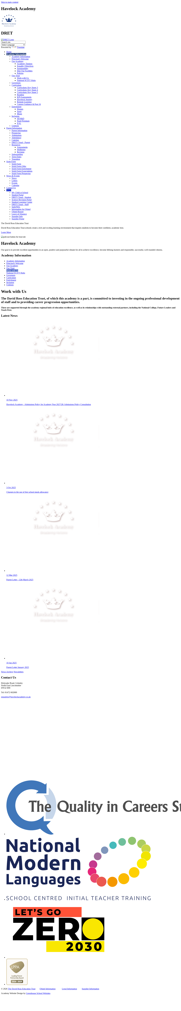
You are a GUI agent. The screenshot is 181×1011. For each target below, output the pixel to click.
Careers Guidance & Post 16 (29, 104)
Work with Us (23, 78)
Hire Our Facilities (24, 71)
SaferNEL (16, 207)
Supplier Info (17, 216)
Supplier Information (90, 989)
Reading (20, 95)
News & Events (13, 176)
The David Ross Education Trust (21, 989)
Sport (19, 111)
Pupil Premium (23, 121)
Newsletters (18, 672)
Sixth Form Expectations (22, 171)
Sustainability (22, 68)
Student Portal (17, 195)
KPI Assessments (24, 97)
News (14, 178)
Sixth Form (11, 161)
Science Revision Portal (22, 200)
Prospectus (16, 133)
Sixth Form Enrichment (21, 169)
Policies (20, 73)
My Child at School (20, 192)
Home (9, 52)
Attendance (16, 138)
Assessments (22, 147)
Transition (16, 159)
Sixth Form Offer (19, 166)
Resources (16, 145)
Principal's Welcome (20, 59)
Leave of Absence (19, 214)
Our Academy (17, 61)
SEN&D (20, 118)
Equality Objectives (25, 66)
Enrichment (16, 107)
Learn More (6, 232)
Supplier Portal (18, 219)
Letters (14, 181)
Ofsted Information (48, 989)
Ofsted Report (17, 212)
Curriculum (16, 85)
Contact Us (11, 188)
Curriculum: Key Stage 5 (27, 92)
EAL (19, 123)
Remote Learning (24, 102)
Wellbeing (21, 149)
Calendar (15, 185)
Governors (16, 83)
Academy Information (16, 54)
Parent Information (14, 128)
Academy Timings (24, 64)
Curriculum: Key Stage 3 (27, 87)
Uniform (15, 126)
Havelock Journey (24, 99)
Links (8, 190)
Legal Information (69, 989)
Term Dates (16, 157)
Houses (20, 109)
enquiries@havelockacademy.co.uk (16, 697)
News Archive (7, 672)
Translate (21, 47)
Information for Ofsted (21, 209)
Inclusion (15, 116)
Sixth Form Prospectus (21, 173)
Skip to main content (9, 2)
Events (14, 183)
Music (19, 114)
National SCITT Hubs (26, 80)
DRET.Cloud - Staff (20, 204)
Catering (15, 140)
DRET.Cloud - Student (21, 197)
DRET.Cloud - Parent (21, 142)
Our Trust (16, 76)
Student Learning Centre (22, 202)
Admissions (16, 135)
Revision (20, 152)
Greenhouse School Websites (38, 993)
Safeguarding (17, 154)
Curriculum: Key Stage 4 (27, 90)
